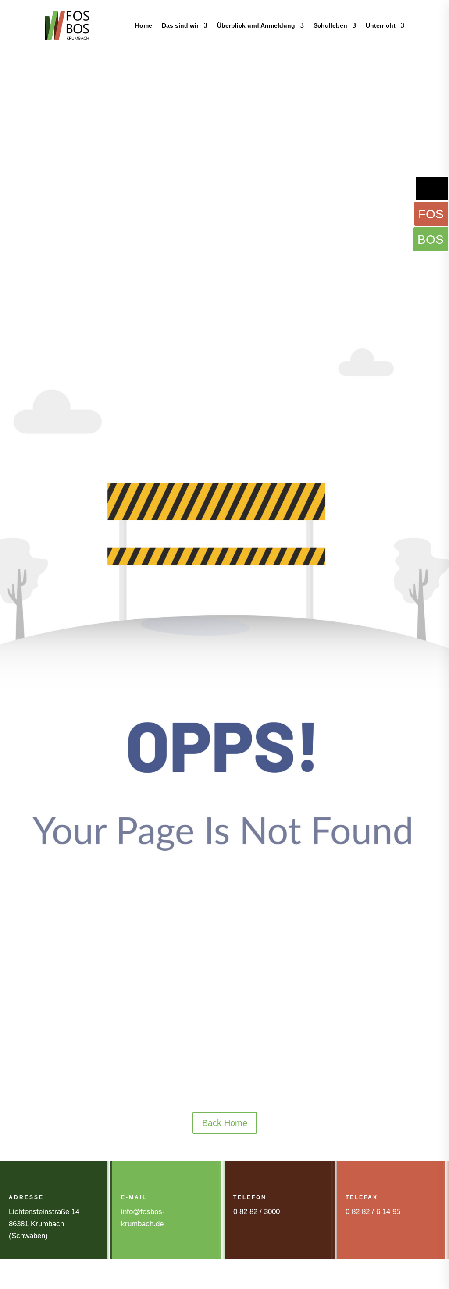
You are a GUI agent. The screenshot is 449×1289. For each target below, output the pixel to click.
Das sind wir (180, 25)
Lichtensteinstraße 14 (44, 1211)
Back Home (224, 1123)
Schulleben (330, 25)
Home (143, 25)
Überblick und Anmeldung (256, 25)
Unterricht (381, 25)
